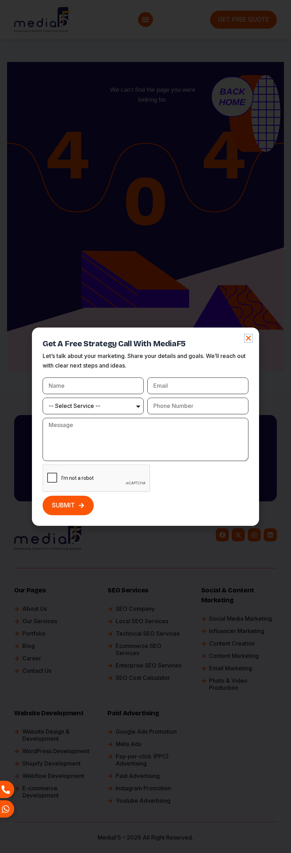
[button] (248, 338)
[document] (145, 426)
